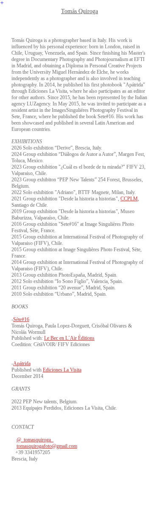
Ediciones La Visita (62, 370)
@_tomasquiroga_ (35, 440)
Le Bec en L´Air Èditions (69, 338)
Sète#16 (21, 319)
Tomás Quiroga (79, 11)
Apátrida (22, 363)
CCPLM (129, 199)
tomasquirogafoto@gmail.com (47, 446)
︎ (2, 2)
